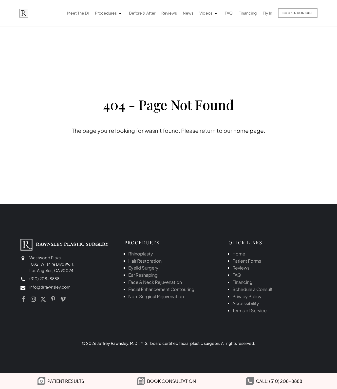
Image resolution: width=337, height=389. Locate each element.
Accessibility (245, 303)
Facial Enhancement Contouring (161, 289)
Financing (248, 13)
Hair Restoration (145, 261)
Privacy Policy (247, 296)
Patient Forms (246, 261)
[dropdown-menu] (120, 13)
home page (248, 130)
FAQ (229, 13)
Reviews (169, 13)
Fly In (267, 13)
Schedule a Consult (252, 289)
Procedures (106, 13)
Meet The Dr (78, 13)
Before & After (142, 13)
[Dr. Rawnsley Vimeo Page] (63, 299)
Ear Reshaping (143, 275)
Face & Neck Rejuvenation (155, 282)
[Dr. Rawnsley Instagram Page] (33, 299)
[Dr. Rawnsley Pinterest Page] (53, 299)
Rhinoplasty (140, 253)
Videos (205, 13)
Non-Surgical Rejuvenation (156, 296)
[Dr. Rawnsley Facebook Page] (23, 299)
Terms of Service (249, 310)
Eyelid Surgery (143, 268)
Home (238, 253)
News (188, 13)
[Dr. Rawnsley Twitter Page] (43, 299)
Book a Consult (297, 13)
